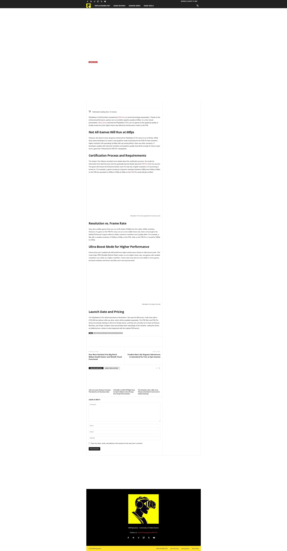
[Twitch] (98, 1)
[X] (101, 1)
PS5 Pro (121, 117)
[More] (122, 104)
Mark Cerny (102, 123)
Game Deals (149, 6)
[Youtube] (105, 1)
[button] (197, 5)
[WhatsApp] (101, 104)
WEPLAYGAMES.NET (102, 6)
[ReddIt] (106, 104)
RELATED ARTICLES (96, 368)
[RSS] (91, 1)
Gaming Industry (99, 333)
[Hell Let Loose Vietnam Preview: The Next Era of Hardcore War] (100, 380)
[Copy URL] (116, 104)
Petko (92, 82)
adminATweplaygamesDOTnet (147, 532)
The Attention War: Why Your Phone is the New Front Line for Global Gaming (149, 392)
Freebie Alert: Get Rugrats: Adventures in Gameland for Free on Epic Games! (144, 355)
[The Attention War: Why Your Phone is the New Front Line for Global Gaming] (149, 380)
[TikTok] (94, 1)
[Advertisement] (143, 472)
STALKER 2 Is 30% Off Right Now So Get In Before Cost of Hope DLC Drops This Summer (124, 392)
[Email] (111, 104)
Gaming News (134, 6)
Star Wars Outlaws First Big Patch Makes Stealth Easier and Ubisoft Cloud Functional (105, 356)
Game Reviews (119, 6)
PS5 (132, 172)
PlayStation (118, 333)
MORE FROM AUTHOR (111, 368)
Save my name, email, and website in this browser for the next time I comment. (117, 443)
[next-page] (159, 368)
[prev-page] (156, 368)
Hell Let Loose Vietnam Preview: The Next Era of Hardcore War (100, 391)
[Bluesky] (108, 1)
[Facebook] (87, 1)
